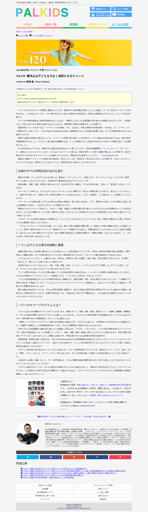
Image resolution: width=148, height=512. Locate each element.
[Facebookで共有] (51, 457)
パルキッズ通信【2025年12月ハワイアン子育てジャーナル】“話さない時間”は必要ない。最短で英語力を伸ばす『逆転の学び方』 (69, 473)
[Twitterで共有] (28, 457)
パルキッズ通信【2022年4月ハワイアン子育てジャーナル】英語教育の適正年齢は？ (53, 475)
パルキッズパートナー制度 (103, 485)
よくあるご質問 (103, 492)
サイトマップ (45, 499)
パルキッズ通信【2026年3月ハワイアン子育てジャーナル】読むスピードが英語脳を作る (54, 469)
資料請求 (103, 499)
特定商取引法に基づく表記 (45, 496)
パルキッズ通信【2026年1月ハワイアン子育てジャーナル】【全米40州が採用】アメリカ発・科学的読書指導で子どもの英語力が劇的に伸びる (74, 471)
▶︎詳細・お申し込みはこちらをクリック (106, 395)
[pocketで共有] (120, 457)
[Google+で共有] (74, 457)
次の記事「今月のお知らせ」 (96, 417)
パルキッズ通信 (23, 35)
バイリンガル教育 (37, 35)
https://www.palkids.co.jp (74, 507)
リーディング (48, 35)
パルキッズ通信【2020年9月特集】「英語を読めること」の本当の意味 (48, 477)
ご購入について (103, 489)
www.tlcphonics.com (110, 155)
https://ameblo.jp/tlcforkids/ (85, 406)
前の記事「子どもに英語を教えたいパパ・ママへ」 (61, 417)
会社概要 (45, 489)
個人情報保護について (45, 492)
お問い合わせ (103, 496)
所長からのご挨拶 (45, 485)
